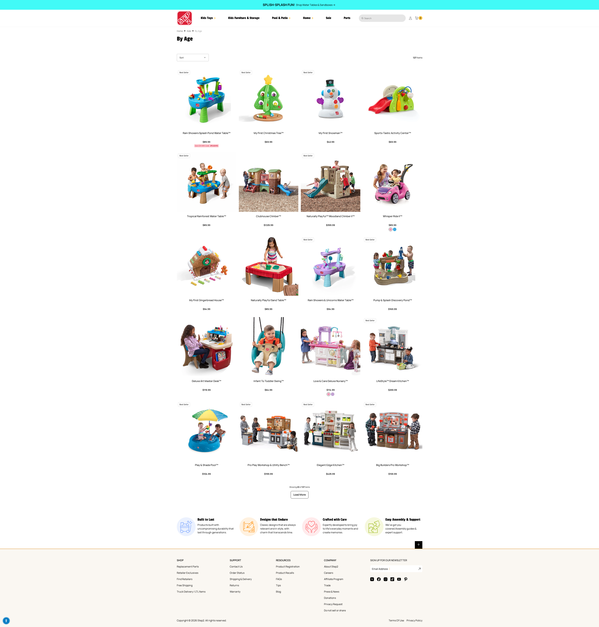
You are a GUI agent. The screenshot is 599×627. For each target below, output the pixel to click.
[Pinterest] (406, 579)
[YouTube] (399, 579)
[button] (208, 18)
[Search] (362, 18)
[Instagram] (385, 579)
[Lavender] (333, 394)
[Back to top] (418, 545)
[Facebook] (379, 579)
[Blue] (395, 229)
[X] (372, 579)
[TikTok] (392, 579)
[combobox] (382, 18)
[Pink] (390, 229)
